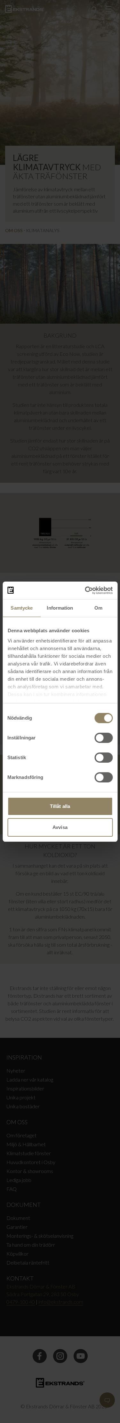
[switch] (103, 738)
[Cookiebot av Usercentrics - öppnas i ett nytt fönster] (85, 590)
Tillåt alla (60, 806)
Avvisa (60, 827)
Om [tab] (98, 608)
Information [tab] (60, 608)
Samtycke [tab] (22, 608)
